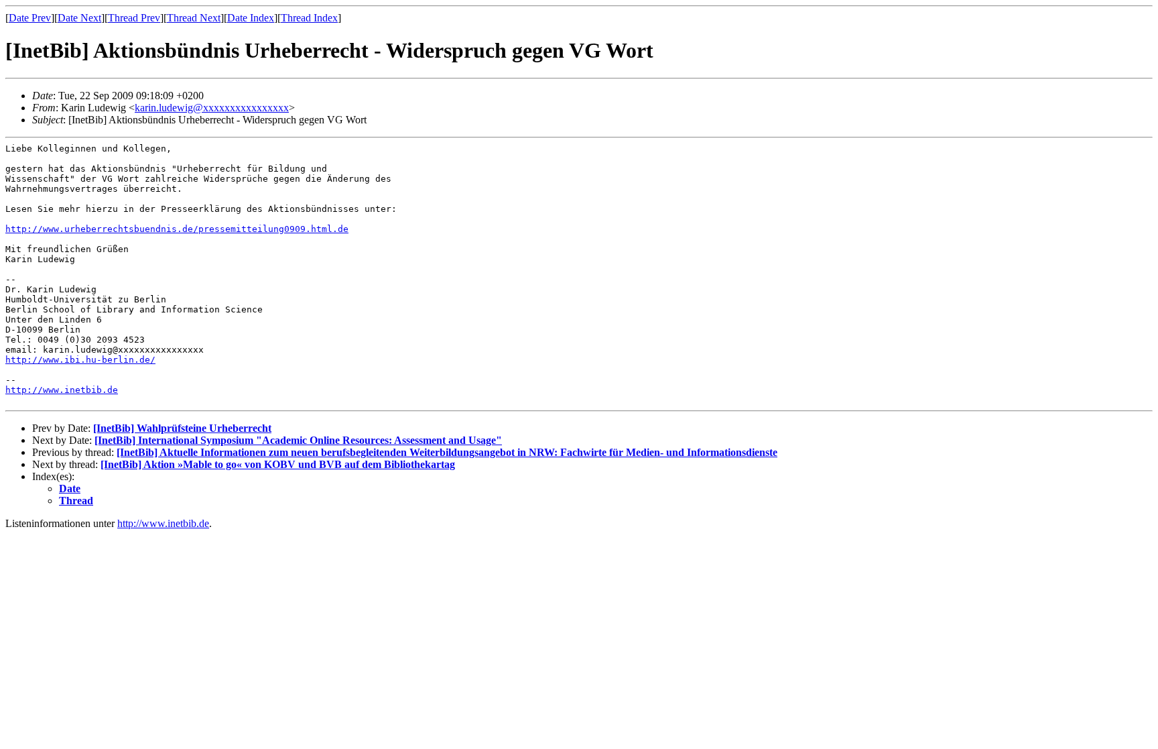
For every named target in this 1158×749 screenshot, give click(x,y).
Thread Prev (134, 17)
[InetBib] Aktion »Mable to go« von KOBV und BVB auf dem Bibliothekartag (278, 464)
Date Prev (30, 17)
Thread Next (193, 17)
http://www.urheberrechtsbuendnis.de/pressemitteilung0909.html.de (176, 229)
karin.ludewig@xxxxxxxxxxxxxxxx (212, 107)
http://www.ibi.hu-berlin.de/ (80, 360)
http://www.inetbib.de (61, 390)
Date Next (79, 17)
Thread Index (309, 17)
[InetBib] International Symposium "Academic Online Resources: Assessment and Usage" (298, 440)
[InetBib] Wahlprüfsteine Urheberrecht (182, 428)
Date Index (250, 17)
